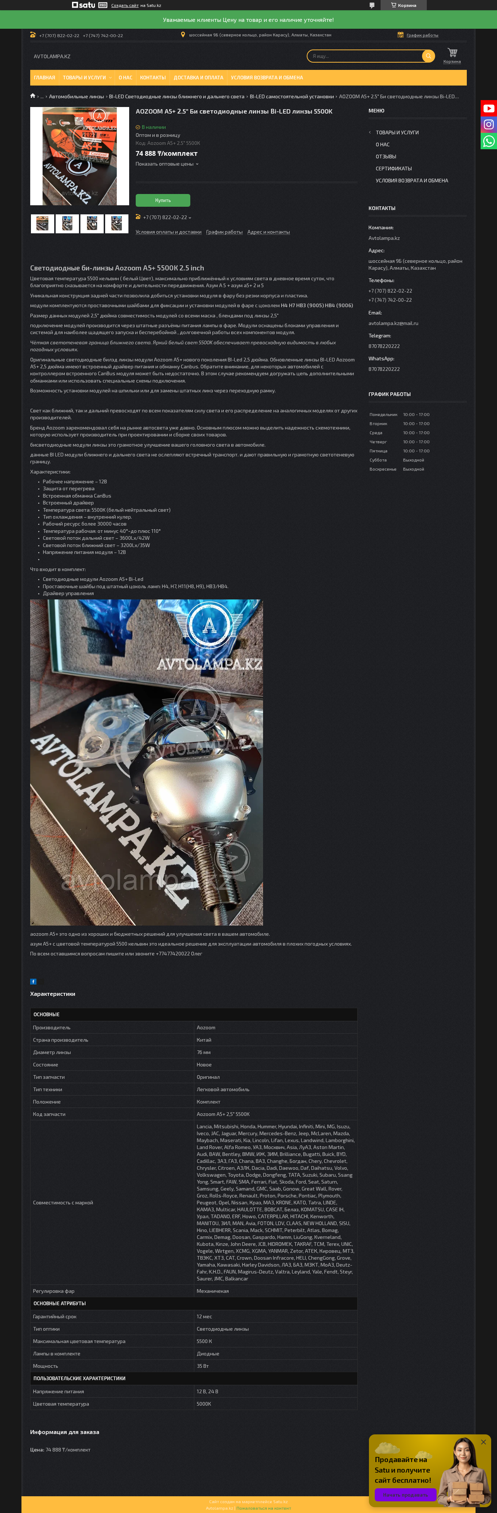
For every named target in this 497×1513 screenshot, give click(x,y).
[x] (41, 982)
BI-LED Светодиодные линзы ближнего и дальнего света (176, 96)
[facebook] (33, 982)
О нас (125, 77)
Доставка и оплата (198, 77)
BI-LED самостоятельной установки (292, 96)
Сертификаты (394, 168)
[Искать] (428, 56)
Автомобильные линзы (76, 96)
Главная (44, 77)
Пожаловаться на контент (263, 1507)
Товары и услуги (84, 77)
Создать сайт (125, 5)
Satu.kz (280, 1501)
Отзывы (386, 156)
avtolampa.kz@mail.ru (393, 323)
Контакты (153, 77)
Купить (163, 200)
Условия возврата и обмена (267, 77)
